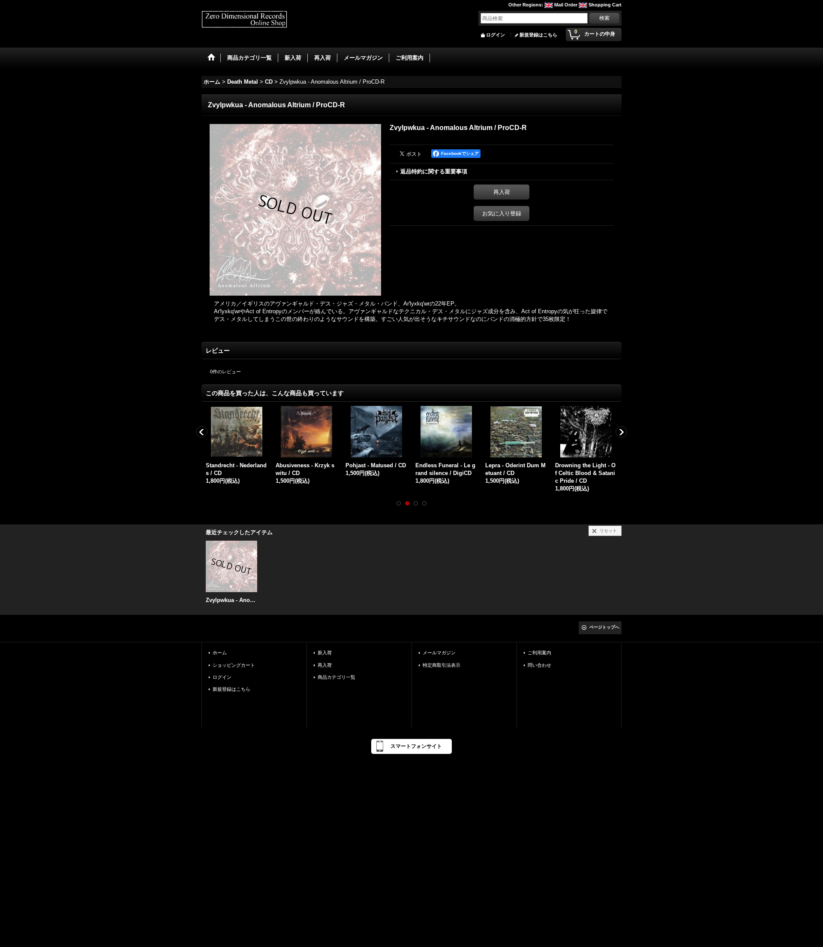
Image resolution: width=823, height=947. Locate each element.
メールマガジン (439, 652)
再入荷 (501, 192)
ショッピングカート (234, 665)
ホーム (220, 652)
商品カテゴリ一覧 (336, 677)
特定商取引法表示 (441, 665)
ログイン (495, 34)
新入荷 (325, 652)
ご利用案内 (539, 652)
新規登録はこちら (538, 34)
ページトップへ (604, 627)
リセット (608, 530)
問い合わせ (539, 665)
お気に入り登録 (501, 213)
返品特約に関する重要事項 (433, 171)
